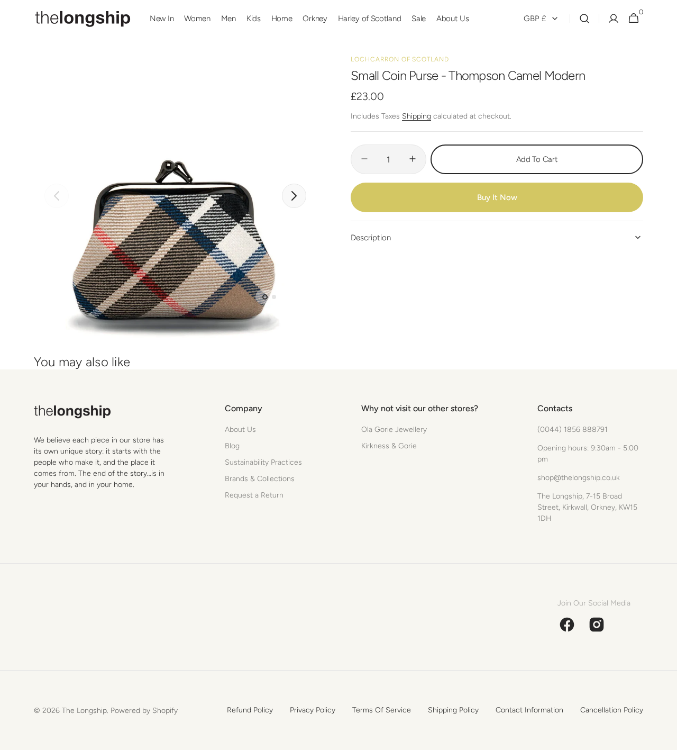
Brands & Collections (260, 478)
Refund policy (250, 710)
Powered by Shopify (144, 710)
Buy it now (497, 197)
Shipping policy (453, 710)
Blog (232, 445)
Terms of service (381, 710)
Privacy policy (312, 710)
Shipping (416, 115)
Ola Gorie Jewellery (394, 429)
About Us (240, 429)
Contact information (529, 710)
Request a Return (254, 495)
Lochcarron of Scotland (400, 59)
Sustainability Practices (263, 462)
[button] (584, 19)
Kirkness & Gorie (389, 445)
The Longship (84, 710)
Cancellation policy (611, 710)
